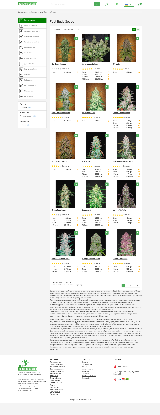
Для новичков (29, 64)
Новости (85, 362)
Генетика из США (30, 69)
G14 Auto (86, 161)
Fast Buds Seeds (28, 116)
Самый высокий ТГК (31, 42)
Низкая (25, 125)
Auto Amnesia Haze (90, 64)
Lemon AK (86, 210)
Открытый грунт (30, 58)
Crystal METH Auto (59, 161)
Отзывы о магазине (89, 376)
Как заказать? (87, 364)
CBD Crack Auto (88, 113)
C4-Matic (116, 64)
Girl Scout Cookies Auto (123, 161)
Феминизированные (31, 36)
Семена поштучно (30, 25)
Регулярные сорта (30, 85)
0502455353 (122, 366)
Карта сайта (86, 378)
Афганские (28, 53)
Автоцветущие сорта (32, 31)
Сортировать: (57, 29)
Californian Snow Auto (61, 113)
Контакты (85, 373)
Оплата (84, 367)
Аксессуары (28, 96)
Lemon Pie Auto (119, 210)
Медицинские (29, 91)
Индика (27, 74)
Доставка (85, 371)
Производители (29, 20)
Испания (26, 107)
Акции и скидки (87, 369)
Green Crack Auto (59, 210)
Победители (28, 80)
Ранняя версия (29, 47)
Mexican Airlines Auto (61, 259)
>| (137, 286)
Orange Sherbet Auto (91, 259)
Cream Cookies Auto (121, 113)
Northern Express (59, 64)
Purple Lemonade (120, 259)
